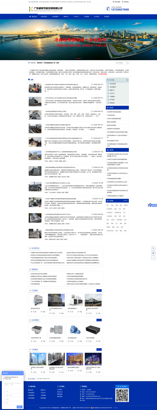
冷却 (50, 208)
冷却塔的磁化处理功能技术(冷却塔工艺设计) (58, 214)
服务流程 (59, 396)
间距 (122, 227)
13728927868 (153, 248)
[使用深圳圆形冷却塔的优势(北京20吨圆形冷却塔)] (35, 233)
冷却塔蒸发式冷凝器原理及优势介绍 (77, 279)
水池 (124, 216)
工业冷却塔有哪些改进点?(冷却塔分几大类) (58, 183)
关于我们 (96, 16)
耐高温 (108, 227)
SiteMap (115, 407)
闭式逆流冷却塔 (35, 308)
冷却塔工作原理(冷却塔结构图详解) (117, 159)
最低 (121, 230)
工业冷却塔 (52, 192)
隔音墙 (125, 205)
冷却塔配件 (55, 16)
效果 (64, 161)
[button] (76, 58)
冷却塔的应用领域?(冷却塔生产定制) (56, 111)
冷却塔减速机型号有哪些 (114, 178)
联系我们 (126, 2)
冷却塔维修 (31, 398)
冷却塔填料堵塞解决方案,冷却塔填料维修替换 (44, 279)
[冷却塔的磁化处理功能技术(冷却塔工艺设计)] (35, 218)
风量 (60, 161)
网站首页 (34, 16)
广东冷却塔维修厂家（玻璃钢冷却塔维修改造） (44, 281)
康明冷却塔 (46, 378)
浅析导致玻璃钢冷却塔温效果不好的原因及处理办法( (60, 167)
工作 (116, 223)
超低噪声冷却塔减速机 (113, 128)
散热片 (51, 161)
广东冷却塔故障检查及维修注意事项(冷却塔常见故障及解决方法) (64, 138)
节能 (116, 230)
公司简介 (59, 389)
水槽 (116, 205)
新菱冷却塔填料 (111, 125)
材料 (61, 239)
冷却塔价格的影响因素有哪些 (75, 276)
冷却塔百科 (44, 16)
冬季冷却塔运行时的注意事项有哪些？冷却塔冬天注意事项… (84, 284)
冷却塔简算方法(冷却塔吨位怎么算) (117, 182)
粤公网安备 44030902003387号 (102, 407)
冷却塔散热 (109, 209)
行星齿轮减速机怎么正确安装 (75, 281)
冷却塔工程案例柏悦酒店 (114, 118)
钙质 (115, 216)
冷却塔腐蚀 (119, 219)
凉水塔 (64, 176)
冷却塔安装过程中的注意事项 (39, 274)
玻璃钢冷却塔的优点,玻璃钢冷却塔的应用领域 (44, 276)
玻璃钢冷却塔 (53, 176)
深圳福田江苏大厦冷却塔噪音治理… (56, 368)
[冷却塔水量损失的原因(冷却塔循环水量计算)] (35, 128)
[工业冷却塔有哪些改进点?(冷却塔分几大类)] (35, 186)
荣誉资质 (59, 394)
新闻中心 (66, 16)
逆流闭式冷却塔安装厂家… (92, 309)
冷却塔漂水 (109, 212)
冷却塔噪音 (109, 216)
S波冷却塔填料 (90, 338)
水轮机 (112, 219)
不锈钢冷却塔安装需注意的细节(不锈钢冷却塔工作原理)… (47, 252)
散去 (125, 219)
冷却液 (59, 192)
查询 (108, 219)
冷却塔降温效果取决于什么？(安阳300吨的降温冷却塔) (61, 151)
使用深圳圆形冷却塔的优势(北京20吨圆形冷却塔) (60, 230)
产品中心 (76, 16)
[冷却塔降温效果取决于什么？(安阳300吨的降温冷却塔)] (35, 155)
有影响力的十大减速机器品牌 (75, 274)
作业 (120, 209)
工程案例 (86, 16)
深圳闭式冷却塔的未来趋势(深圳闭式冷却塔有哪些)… (46, 255)
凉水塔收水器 (110, 230)
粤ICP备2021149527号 (83, 407)
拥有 (125, 230)
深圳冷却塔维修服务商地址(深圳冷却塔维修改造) (44, 260)
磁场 (59, 223)
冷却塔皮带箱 (111, 115)
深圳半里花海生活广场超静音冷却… (93, 368)
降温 (59, 176)
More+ (126, 200)
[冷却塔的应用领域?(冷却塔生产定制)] (35, 115)
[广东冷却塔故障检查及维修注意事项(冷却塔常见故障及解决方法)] (35, 141)
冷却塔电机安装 (72, 338)
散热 (58, 239)
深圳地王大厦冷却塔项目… (37, 368)
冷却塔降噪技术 (72, 308)
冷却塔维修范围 (35, 284)
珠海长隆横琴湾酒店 (73, 367)
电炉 (125, 223)
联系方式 (59, 392)
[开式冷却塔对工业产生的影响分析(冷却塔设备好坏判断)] (35, 101)
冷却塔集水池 (117, 212)
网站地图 (117, 2)
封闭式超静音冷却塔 (113, 140)
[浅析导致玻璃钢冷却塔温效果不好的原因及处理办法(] (35, 171)
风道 (121, 205)
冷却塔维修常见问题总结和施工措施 (117, 132)
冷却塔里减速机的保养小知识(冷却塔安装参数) (44, 257)
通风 (66, 192)
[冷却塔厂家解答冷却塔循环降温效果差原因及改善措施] (35, 202)
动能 (112, 205)
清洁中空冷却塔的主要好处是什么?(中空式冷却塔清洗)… (83, 255)
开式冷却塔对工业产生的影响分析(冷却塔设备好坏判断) (61, 98)
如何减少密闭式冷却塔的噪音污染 (76, 252)
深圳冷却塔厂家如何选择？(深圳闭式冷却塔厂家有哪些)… (83, 257)
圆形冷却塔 (52, 239)
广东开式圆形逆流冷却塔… (55, 309)
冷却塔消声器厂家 (36, 338)
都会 (124, 209)
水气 (124, 212)
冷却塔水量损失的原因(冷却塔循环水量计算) (58, 125)
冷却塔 (56, 161)
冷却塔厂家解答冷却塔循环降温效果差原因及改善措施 (61, 198)
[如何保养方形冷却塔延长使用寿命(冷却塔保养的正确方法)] (35, 88)
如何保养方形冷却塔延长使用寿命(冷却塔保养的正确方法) (62, 84)
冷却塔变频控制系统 (55, 338)
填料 (63, 208)
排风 (118, 227)
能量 (115, 209)
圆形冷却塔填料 (111, 122)
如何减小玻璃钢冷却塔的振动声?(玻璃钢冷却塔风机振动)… (83, 260)
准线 (112, 223)
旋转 (108, 223)
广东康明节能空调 (46, 9)
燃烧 (113, 227)
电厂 (108, 205)
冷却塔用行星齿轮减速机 (114, 112)
